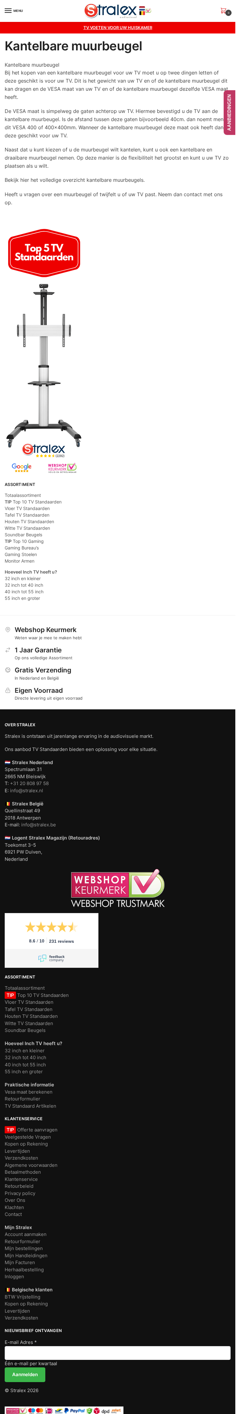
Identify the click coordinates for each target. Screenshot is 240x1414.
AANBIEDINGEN (229, 112)
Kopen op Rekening (26, 1144)
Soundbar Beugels (23, 534)
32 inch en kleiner (23, 578)
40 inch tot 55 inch (24, 591)
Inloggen (14, 1276)
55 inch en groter (22, 598)
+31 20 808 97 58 (29, 783)
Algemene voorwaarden (31, 1165)
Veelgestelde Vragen (28, 1137)
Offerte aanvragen (37, 1130)
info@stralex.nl (26, 791)
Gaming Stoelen (21, 554)
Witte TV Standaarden (27, 528)
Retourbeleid (19, 1186)
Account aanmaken (26, 1234)
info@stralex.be (38, 825)
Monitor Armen (19, 561)
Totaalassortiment (23, 495)
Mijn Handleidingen (26, 1255)
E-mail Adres (21, 1342)
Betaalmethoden (23, 1172)
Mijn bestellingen (24, 1248)
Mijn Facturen (20, 1262)
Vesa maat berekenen (28, 1092)
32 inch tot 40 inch (24, 585)
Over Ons (15, 1200)
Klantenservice (21, 1179)
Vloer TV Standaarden (27, 508)
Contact (13, 1214)
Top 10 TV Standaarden (33, 501)
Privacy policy (20, 1193)
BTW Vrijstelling (22, 1297)
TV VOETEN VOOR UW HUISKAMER (117, 27)
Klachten (14, 1207)
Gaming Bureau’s (22, 547)
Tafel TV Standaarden (27, 515)
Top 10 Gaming (24, 541)
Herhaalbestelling (24, 1270)
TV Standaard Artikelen (30, 1106)
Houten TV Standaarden (29, 521)
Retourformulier (22, 1099)
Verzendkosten (21, 1158)
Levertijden (17, 1151)
